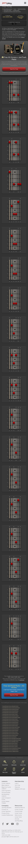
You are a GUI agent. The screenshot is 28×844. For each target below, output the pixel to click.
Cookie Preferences (7, 815)
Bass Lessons (5, 785)
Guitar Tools (18, 817)
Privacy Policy (5, 813)
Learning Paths (6, 790)
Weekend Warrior (20, 807)
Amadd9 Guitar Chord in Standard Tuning (10, 706)
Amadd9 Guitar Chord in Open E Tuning (10, 719)
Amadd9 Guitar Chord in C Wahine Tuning (10, 751)
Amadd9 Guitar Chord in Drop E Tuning (10, 743)
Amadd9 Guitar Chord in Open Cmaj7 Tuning (11, 727)
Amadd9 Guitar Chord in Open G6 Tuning (10, 710)
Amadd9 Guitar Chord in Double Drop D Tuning (12, 748)
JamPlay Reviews (6, 807)
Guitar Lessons (6, 783)
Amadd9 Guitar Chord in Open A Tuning (10, 735)
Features (17, 787)
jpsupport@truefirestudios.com (10, 836)
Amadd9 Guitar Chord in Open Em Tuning (10, 715)
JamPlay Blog (19, 820)
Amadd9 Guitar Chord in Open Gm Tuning (11, 709)
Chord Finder (18, 811)
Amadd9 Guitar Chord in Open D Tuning (10, 725)
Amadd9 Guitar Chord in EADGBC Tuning (10, 741)
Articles (17, 819)
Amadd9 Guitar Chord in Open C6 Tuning (10, 730)
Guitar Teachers (6, 811)
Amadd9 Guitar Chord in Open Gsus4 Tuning (11, 707)
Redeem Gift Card (20, 789)
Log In (16, 783)
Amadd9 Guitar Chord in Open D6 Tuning (10, 722)
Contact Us (5, 809)
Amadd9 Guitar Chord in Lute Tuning (9, 736)
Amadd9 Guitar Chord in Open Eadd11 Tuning (11, 717)
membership (21, 680)
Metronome (18, 815)
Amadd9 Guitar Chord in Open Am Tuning (11, 733)
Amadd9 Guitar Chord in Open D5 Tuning (10, 723)
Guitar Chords (19, 809)
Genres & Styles (6, 792)
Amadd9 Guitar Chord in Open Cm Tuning (10, 728)
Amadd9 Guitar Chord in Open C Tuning (10, 731)
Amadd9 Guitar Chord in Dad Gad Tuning (10, 749)
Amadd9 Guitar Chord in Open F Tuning (10, 714)
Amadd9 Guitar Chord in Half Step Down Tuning (12, 738)
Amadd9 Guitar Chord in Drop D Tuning (10, 744)
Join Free (17, 785)
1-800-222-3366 (6, 835)
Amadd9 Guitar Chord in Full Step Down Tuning (12, 740)
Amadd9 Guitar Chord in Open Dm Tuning (11, 720)
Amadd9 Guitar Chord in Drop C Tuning (10, 746)
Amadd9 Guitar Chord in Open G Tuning (10, 712)
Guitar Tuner (18, 813)
